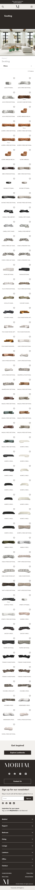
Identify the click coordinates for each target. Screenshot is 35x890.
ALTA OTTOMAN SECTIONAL (8, 88)
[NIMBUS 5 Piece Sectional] (8, 541)
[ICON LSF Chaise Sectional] (8, 297)
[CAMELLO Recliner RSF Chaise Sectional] (8, 211)
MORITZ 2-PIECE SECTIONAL (24, 475)
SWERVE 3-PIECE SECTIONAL (24, 619)
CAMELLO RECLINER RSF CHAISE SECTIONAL (8, 217)
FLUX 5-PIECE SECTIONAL (8, 289)
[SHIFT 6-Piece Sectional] (8, 584)
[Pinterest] (3, 803)
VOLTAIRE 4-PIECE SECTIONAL (24, 691)
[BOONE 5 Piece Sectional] (8, 196)
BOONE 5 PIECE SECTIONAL (9, 202)
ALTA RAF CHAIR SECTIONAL (24, 102)
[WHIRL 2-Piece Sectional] (24, 713)
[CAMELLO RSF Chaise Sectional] (24, 211)
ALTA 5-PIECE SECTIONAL (24, 87)
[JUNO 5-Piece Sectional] (24, 340)
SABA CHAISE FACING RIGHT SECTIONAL (24, 576)
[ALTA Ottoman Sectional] (8, 81)
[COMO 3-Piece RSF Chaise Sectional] (24, 254)
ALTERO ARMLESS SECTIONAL (24, 159)
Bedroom (5, 833)
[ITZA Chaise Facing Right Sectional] (24, 326)
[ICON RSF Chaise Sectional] (24, 297)
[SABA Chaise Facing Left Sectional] (8, 570)
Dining (4, 839)
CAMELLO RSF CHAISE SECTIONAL (24, 217)
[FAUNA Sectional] (8, 268)
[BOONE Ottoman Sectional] (8, 182)
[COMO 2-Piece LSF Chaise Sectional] (8, 239)
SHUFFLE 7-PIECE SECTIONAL (8, 605)
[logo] (17, 6)
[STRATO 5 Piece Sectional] (8, 613)
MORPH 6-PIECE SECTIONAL (24, 533)
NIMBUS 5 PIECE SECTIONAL (8, 547)
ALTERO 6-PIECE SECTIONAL (8, 131)
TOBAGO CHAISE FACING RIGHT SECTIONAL (24, 662)
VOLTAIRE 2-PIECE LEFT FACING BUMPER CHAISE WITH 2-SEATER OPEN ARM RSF (8, 691)
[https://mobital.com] (17, 767)
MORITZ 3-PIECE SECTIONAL (24, 504)
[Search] (3, 7)
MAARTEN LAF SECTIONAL (24, 375)
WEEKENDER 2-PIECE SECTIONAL (24, 705)
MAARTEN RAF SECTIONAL (8, 389)
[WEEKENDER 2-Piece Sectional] (24, 699)
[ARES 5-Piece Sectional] (8, 168)
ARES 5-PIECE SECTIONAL (8, 174)
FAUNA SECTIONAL (8, 274)
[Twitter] (14, 803)
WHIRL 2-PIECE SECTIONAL (24, 719)
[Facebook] (6, 803)
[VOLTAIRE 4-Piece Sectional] (24, 685)
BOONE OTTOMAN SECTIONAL (8, 188)
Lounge (4, 846)
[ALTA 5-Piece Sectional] (24, 81)
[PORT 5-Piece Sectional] (24, 555)
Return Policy (5, 876)
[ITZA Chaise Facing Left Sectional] (24, 311)
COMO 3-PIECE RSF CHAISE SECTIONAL (24, 260)
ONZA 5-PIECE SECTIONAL (8, 561)
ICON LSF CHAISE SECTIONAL (8, 303)
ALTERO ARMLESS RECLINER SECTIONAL (24, 116)
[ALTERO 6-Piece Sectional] (8, 125)
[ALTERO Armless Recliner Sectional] (24, 110)
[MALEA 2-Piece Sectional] (24, 383)
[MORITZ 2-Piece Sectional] (24, 469)
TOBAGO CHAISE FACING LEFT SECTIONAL (8, 662)
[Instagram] (10, 803)
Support (5, 826)
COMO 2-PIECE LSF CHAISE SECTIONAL (8, 246)
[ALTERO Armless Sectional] (24, 153)
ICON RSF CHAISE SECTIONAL (24, 303)
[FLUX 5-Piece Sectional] (8, 283)
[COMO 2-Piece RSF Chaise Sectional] (24, 239)
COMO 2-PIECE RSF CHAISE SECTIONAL (24, 246)
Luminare (5, 852)
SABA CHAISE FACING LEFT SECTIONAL (8, 576)
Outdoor (5, 866)
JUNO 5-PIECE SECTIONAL (24, 346)
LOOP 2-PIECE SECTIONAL (24, 360)
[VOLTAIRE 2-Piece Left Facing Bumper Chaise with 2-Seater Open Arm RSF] (8, 685)
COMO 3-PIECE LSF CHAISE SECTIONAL (8, 260)
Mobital (4, 819)
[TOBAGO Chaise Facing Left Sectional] (8, 656)
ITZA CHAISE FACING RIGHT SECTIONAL (24, 332)
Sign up (28, 798)
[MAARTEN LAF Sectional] (24, 369)
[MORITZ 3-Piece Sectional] (24, 498)
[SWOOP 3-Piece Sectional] (8, 627)
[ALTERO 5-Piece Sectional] (24, 125)
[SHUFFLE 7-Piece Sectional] (8, 598)
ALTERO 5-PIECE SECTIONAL (24, 131)
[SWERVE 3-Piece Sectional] (24, 613)
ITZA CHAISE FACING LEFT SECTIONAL (24, 317)
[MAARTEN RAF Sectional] (8, 383)
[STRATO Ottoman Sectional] (24, 598)
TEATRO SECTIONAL (9, 648)
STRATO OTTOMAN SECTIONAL (24, 605)
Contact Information (7, 873)
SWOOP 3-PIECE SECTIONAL (8, 633)
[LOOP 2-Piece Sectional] (24, 354)
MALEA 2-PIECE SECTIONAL (24, 389)
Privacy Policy (29, 873)
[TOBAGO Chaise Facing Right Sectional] (24, 656)
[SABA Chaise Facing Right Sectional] (24, 570)
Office (4, 859)
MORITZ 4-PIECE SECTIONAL (24, 447)
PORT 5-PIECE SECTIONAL (24, 561)
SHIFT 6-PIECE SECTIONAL (8, 590)
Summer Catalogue (17, 2)
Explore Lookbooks (17, 753)
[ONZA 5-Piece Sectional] (8, 555)
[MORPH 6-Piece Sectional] (24, 527)
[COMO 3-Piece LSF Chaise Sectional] (8, 254)
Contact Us (17, 781)
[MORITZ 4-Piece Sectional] (24, 441)
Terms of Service (29, 876)
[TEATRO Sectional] (8, 642)
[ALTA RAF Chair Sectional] (24, 96)
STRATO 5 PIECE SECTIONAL (8, 619)
